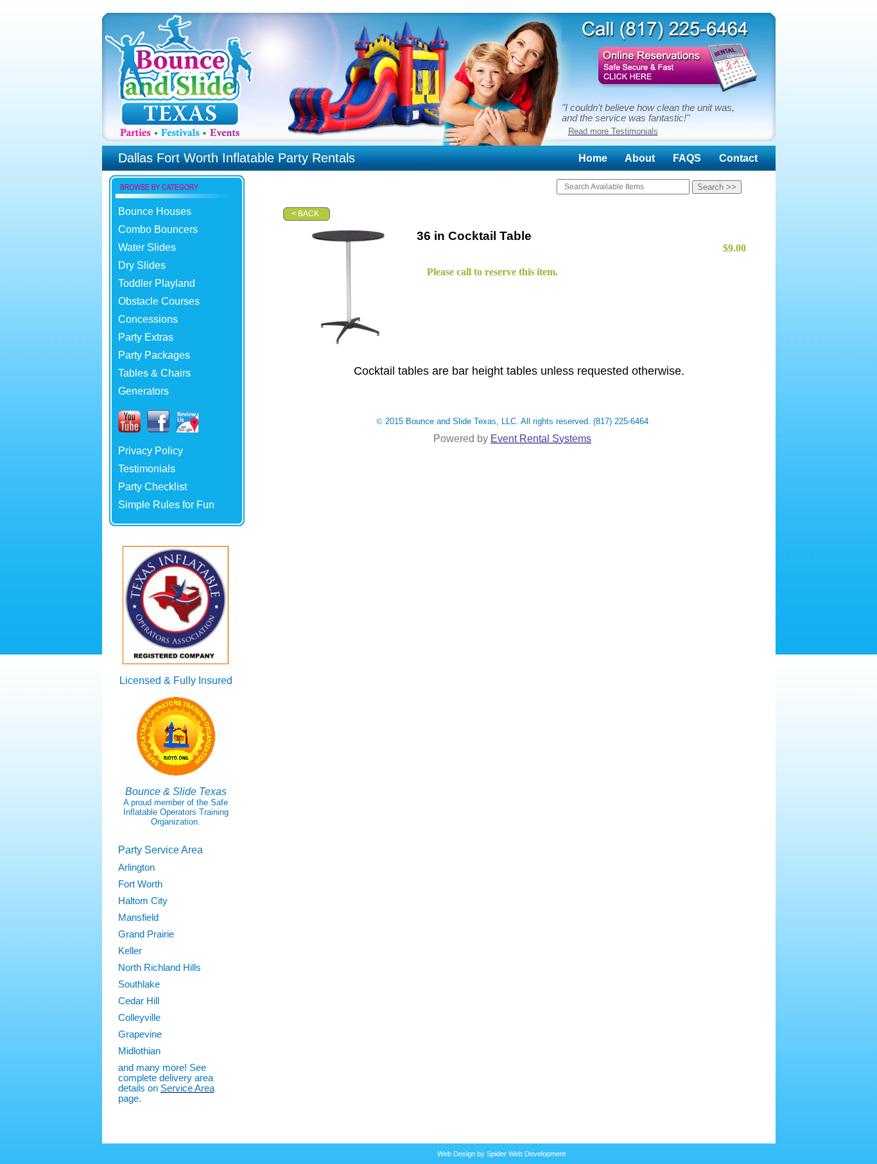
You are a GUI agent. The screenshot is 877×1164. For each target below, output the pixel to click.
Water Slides (147, 247)
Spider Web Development (526, 1154)
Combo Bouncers (158, 229)
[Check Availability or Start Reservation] (669, 94)
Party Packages (154, 355)
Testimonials (146, 468)
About (640, 158)
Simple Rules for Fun (166, 504)
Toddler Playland (156, 283)
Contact (738, 158)
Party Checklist (152, 486)
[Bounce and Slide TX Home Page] (179, 142)
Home (592, 158)
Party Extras (145, 337)
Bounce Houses (154, 211)
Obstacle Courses (159, 301)
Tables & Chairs (154, 373)
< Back (305, 213)
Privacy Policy (150, 450)
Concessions (148, 319)
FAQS (687, 158)
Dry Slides (142, 265)
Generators (143, 391)
